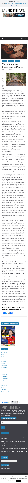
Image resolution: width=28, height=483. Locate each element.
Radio (2, 383)
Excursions (3, 361)
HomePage (4, 61)
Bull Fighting (4, 356)
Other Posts (17, 61)
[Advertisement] (14, 27)
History (2, 370)
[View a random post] (25, 38)
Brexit (2, 354)
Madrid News (4, 380)
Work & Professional (5, 394)
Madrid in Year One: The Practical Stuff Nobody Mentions (14, 448)
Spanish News (4, 385)
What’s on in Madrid (5, 391)
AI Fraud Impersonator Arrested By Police (14, 3)
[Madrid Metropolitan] (2, 38)
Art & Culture (4, 352)
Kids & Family (4, 376)
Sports (2, 387)
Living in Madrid (11, 61)
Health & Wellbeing (5, 367)
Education (3, 359)
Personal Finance (4, 374)
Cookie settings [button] (11, 480)
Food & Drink (4, 365)
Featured (3, 363)
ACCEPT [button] (18, 480)
